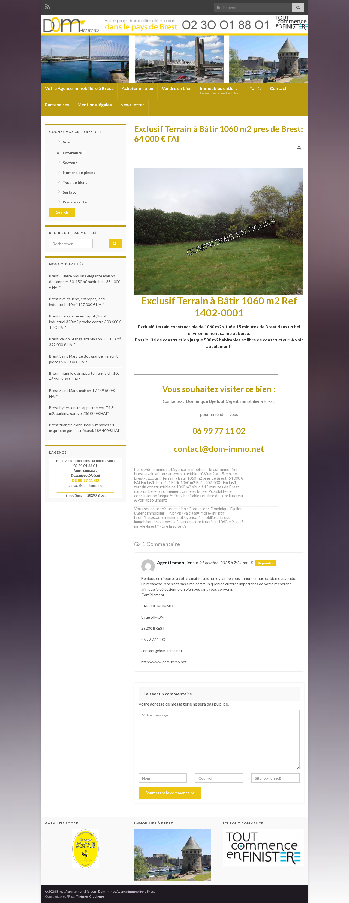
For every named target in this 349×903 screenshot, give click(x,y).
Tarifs (255, 88)
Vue (66, 142)
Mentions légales (94, 104)
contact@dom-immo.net (161, 650)
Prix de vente (75, 202)
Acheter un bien (137, 88)
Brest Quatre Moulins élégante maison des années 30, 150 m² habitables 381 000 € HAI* (84, 282)
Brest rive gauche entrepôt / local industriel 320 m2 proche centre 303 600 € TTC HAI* (85, 322)
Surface (69, 192)
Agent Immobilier (174, 562)
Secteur (70, 163)
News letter (132, 104)
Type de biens (75, 182)
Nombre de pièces (79, 172)
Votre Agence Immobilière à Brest (79, 88)
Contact (278, 88)
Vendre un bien (177, 88)
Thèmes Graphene (90, 896)
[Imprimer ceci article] (299, 148)
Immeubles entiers (220, 90)
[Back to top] (337, 891)
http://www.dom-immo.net (164, 661)
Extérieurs (72, 153)
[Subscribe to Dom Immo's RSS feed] (47, 6)
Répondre (265, 563)
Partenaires (57, 104)
